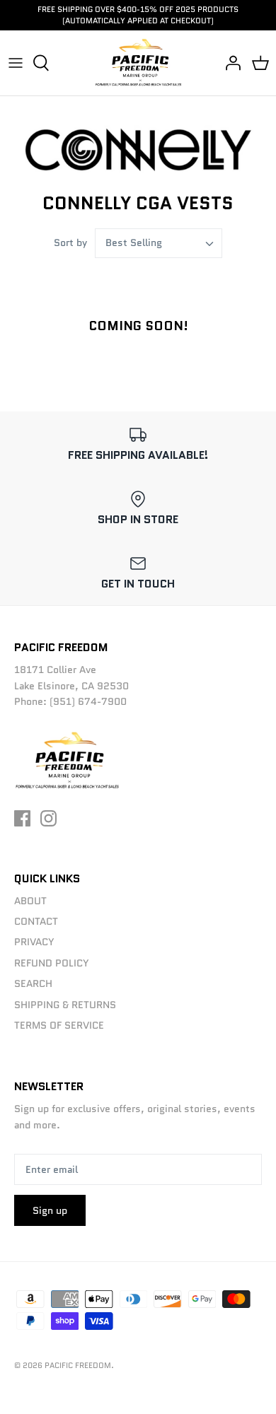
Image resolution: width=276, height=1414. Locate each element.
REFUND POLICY (51, 963)
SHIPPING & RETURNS (65, 1005)
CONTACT (36, 921)
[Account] (229, 62)
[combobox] (158, 243)
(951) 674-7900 (88, 701)
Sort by (70, 242)
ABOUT (30, 901)
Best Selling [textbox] (133, 243)
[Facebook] (22, 818)
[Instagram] (48, 818)
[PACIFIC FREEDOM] (138, 62)
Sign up (50, 1210)
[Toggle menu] (15, 62)
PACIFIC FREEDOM (78, 1365)
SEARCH (33, 983)
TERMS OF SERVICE (59, 1025)
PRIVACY (34, 942)
